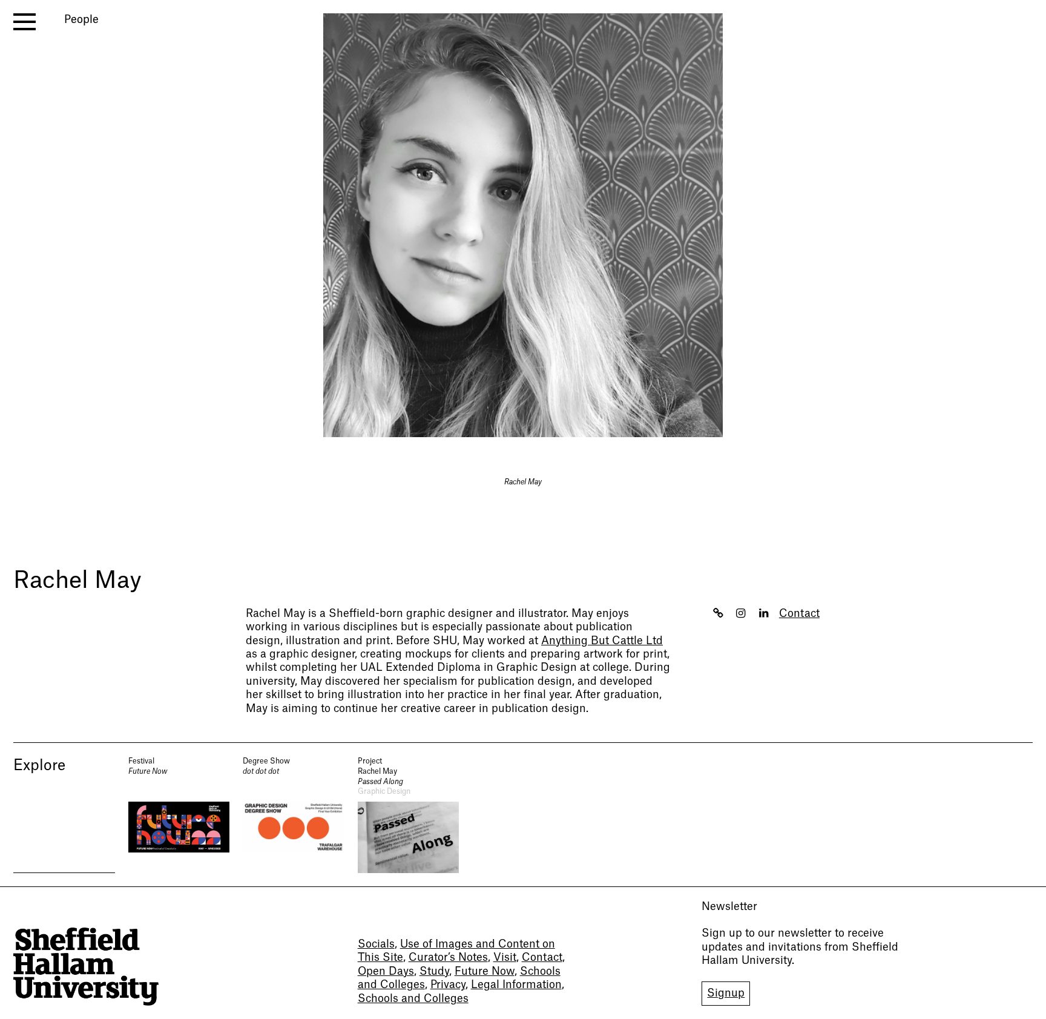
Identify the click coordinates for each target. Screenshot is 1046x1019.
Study (434, 971)
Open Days (386, 971)
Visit (504, 957)
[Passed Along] (408, 814)
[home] (86, 967)
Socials (376, 944)
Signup (726, 993)
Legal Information (516, 985)
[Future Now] (179, 814)
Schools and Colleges (413, 999)
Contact (799, 613)
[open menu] (24, 21)
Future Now (485, 971)
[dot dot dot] (293, 814)
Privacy (447, 985)
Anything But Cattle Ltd (602, 641)
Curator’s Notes (448, 957)
